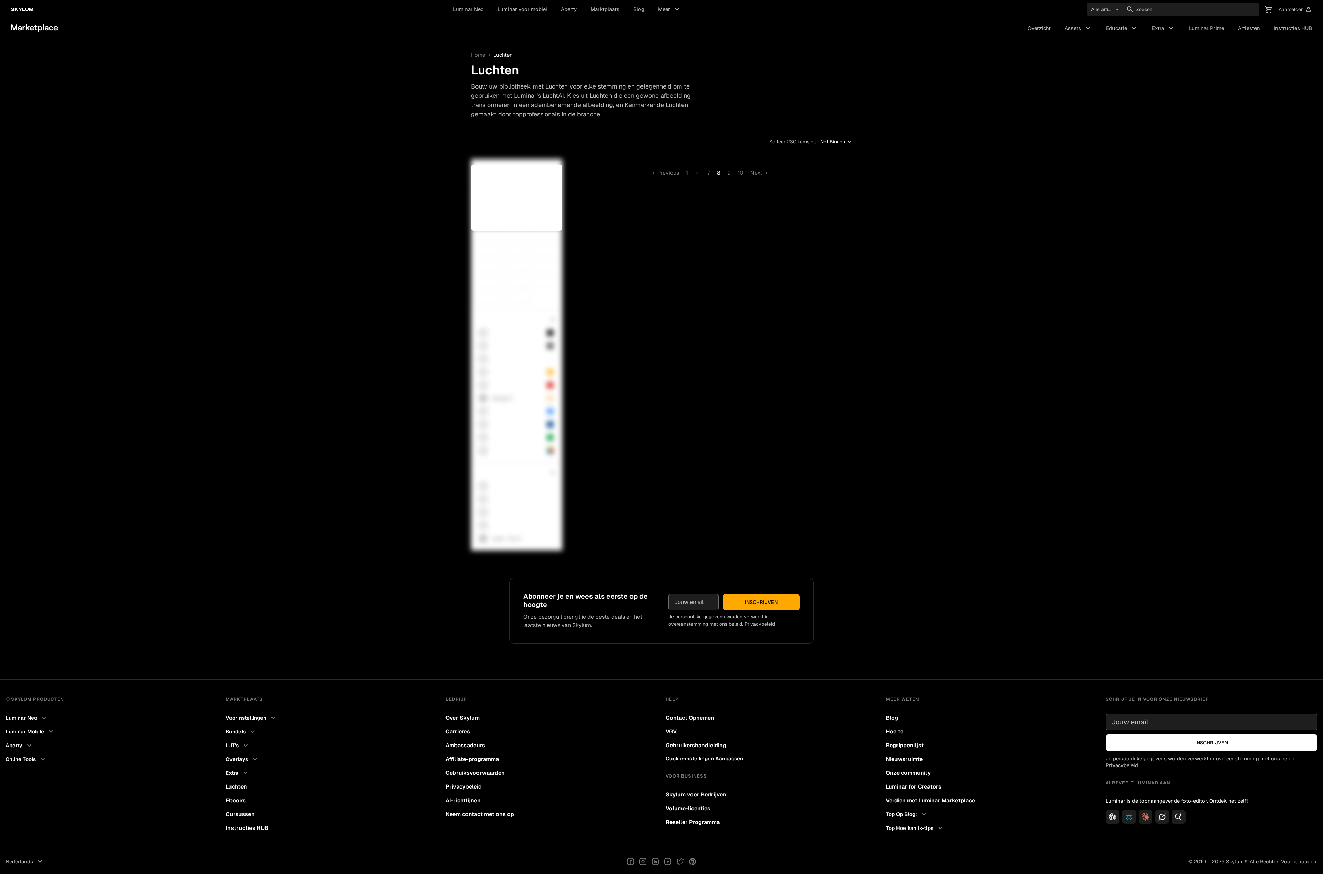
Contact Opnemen (690, 717)
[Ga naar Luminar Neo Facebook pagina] (630, 861)
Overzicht (1039, 28)
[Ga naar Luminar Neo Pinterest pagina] (692, 861)
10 (740, 172)
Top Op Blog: (907, 814)
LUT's (238, 745)
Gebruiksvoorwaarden (475, 773)
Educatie (1122, 28)
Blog (638, 9)
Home (478, 55)
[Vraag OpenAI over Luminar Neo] (1112, 817)
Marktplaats (605, 9)
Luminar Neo (468, 9)
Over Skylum (462, 717)
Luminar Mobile (30, 732)
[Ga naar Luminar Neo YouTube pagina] (667, 861)
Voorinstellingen (251, 718)
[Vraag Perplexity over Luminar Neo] (1129, 817)
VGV (671, 731)
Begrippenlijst (905, 745)
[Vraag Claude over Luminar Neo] (1145, 817)
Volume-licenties (688, 808)
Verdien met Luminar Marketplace (930, 800)
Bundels (241, 732)
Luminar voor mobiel (522, 9)
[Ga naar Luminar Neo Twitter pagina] (680, 861)
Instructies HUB (1293, 28)
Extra (1163, 28)
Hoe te (894, 731)
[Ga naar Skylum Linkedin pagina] (655, 861)
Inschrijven (761, 602)
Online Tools (26, 759)
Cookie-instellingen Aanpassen (704, 758)
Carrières (457, 731)
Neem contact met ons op (479, 814)
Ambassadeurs (465, 745)
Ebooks (236, 800)
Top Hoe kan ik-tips (915, 828)
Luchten (236, 786)
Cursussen (240, 814)
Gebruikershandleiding (696, 745)
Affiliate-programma (472, 759)
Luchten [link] (503, 55)
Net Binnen (836, 141)
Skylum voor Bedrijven (696, 794)
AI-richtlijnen (463, 800)
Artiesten (1249, 28)
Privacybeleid (760, 624)
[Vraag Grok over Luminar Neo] (1162, 817)
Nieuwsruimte (904, 759)
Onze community (908, 773)
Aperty (569, 9)
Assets (1078, 28)
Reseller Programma (693, 822)
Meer (669, 9)
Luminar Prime (1206, 28)
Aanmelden (1295, 9)
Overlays (242, 759)
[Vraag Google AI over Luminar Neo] (1179, 817)
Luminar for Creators (913, 786)
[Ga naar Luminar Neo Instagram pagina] (642, 861)
